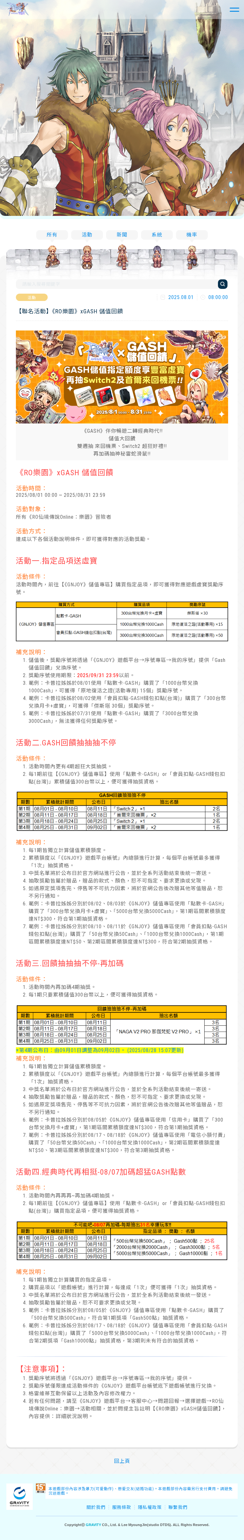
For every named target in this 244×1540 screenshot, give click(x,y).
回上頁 (122, 1461)
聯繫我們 (177, 1507)
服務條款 (121, 1507)
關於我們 (95, 1507)
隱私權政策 (150, 1507)
